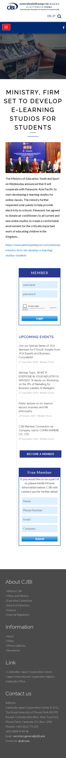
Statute (11, 610)
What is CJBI (14, 591)
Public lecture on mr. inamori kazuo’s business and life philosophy (36, 407)
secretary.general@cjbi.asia (29, 736)
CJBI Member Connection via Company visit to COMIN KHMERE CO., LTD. (39, 430)
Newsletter (13, 650)
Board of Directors (18, 605)
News (10, 636)
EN (49, 16)
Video (10, 640)
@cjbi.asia (24, 740)
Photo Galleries (15, 645)
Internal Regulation (18, 614)
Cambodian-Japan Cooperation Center (29, 671)
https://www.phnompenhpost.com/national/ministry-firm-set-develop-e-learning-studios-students (33, 250)
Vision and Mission (17, 595)
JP (53, 16)
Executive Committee (19, 600)
